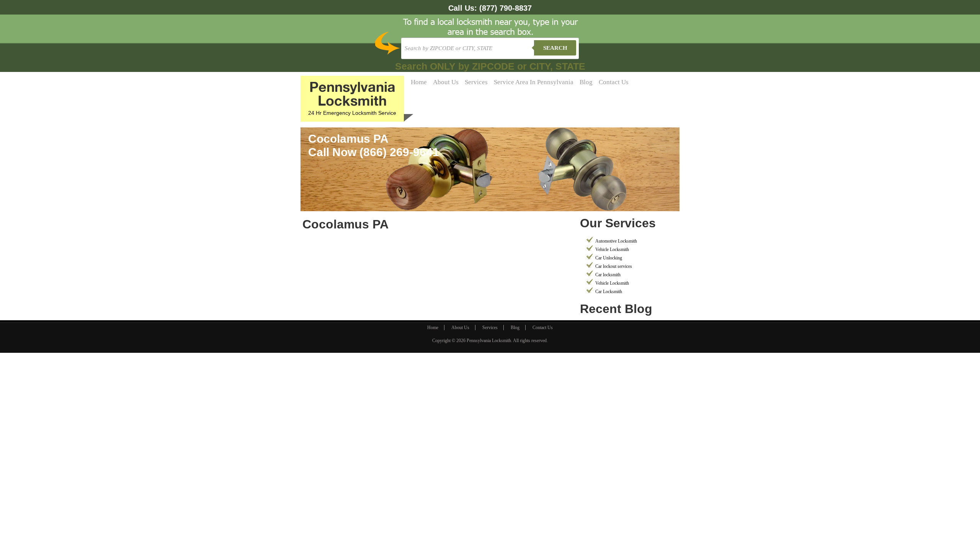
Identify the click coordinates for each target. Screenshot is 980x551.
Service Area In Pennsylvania (533, 82)
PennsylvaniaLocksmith (352, 93)
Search (555, 48)
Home (419, 82)
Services (476, 82)
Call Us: (490, 8)
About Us (446, 82)
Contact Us (614, 82)
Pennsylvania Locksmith (489, 340)
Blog (586, 82)
